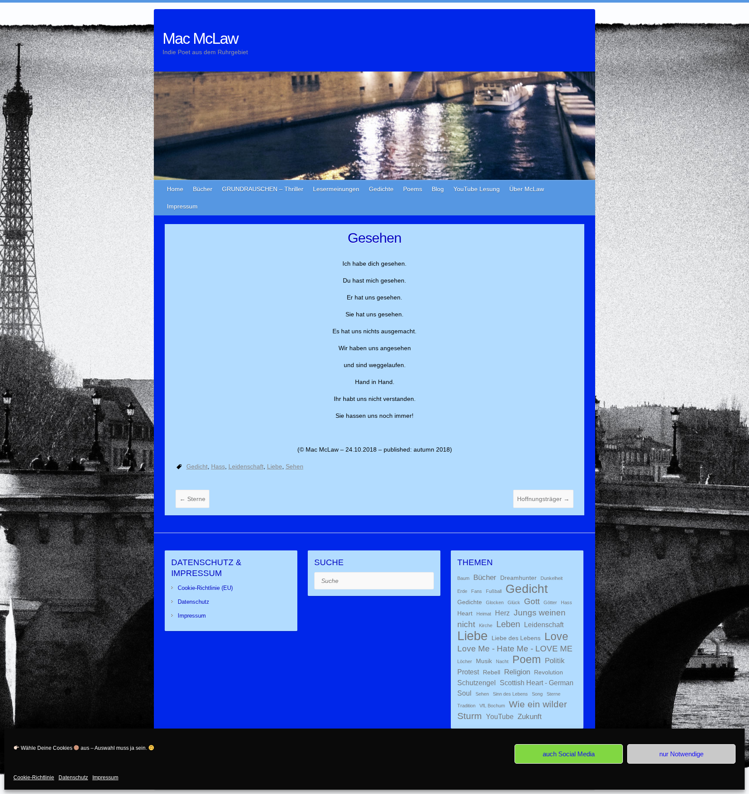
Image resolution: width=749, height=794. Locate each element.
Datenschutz (73, 777)
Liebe (274, 466)
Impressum (105, 777)
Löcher (464, 661)
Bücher (202, 188)
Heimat (483, 613)
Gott (532, 601)
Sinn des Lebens (510, 693)
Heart (464, 613)
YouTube (500, 716)
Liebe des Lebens (516, 638)
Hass (218, 466)
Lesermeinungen (336, 188)
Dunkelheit (552, 578)
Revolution (548, 672)
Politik (555, 660)
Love (556, 636)
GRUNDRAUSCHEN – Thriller (262, 188)
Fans (476, 591)
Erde (462, 591)
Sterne (192, 498)
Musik (484, 661)
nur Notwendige (681, 754)
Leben (508, 624)
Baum (463, 578)
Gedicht (197, 466)
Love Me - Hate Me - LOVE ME (515, 648)
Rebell (491, 672)
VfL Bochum (492, 705)
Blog (438, 188)
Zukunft (530, 716)
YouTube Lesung (476, 188)
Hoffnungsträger (543, 498)
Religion (517, 671)
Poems (412, 188)
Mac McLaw (200, 38)
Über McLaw (526, 188)
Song (537, 693)
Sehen (294, 466)
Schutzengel (476, 683)
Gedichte (381, 188)
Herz (502, 613)
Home (175, 188)
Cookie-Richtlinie (33, 777)
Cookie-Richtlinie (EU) (205, 588)
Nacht (502, 661)
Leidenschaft (246, 466)
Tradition (466, 705)
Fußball (494, 591)
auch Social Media (569, 754)
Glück (514, 602)
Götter (550, 602)
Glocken (495, 602)
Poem (526, 659)
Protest (468, 672)
